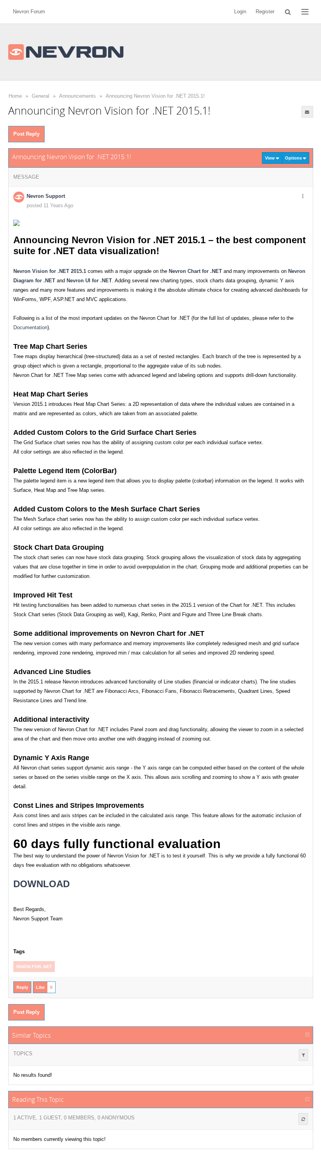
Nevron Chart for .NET (195, 271)
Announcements (77, 96)
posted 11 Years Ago (50, 205)
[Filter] (303, 1055)
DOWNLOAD (41, 884)
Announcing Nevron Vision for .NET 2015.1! (155, 96)
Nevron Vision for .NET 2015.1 (49, 271)
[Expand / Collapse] (307, 1035)
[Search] (288, 11)
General (40, 96)
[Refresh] (303, 1119)
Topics (22, 1053)
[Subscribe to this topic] (307, 112)
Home (15, 96)
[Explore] (305, 11)
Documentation (30, 327)
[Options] (303, 197)
